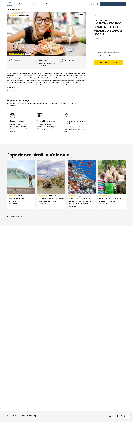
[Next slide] (86, 123)
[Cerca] (93, 4)
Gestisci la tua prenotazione (50, 4)
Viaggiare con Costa (22, 4)
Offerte (35, 4)
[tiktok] (121, 416)
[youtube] (125, 416)
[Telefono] (89, 4)
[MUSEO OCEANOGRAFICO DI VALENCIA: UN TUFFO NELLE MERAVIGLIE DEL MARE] (82, 184)
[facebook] (117, 416)
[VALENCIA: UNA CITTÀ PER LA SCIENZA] (21, 184)
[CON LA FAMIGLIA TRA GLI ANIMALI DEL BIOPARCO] (112, 184)
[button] (98, 4)
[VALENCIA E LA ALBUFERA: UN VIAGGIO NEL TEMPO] (51, 184)
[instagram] (110, 416)
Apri (81, 14)
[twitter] (114, 416)
